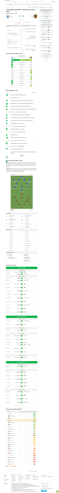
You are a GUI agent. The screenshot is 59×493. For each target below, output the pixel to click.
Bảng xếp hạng (27, 478)
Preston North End (12, 457)
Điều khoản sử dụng (35, 476)
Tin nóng (7, 4)
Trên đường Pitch (34, 1)
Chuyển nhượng (46, 4)
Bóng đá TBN (13, 479)
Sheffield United (12, 444)
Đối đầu (28, 25)
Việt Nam (14, 4)
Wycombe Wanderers (28, 344)
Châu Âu (22, 4)
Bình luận (37, 4)
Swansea (42, 47)
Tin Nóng (5, 476)
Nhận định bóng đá (21, 476)
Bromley (17, 339)
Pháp (28, 4)
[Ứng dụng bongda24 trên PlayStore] (47, 476)
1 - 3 (46, 39)
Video (50, 4)
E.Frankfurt (16, 375)
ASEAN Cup (11, 4)
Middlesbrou (50, 34)
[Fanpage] (49, 483)
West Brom (11, 431)
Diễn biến (12, 25)
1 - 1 (46, 53)
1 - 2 (46, 50)
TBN (19, 4)
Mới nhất (27, 1)
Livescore (19, 480)
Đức (26, 4)
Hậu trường (20, 479)
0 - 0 (46, 42)
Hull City (17, 366)
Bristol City (11, 453)
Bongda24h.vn (51, 488)
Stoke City (11, 459)
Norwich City (27, 402)
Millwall (17, 395)
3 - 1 (46, 45)
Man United (26, 366)
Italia (24, 4)
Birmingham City (12, 442)
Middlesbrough (27, 391)
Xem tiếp (21, 155)
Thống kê (24, 25)
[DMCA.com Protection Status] (44, 491)
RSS (41, 483)
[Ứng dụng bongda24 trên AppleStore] (51, 476)
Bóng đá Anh (13, 476)
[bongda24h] (5, 4)
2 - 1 (46, 34)
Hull (32, 16)
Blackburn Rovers (12, 422)
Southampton (42, 45)
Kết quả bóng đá (27, 477)
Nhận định (41, 4)
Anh (17, 4)
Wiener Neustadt (15, 348)
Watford (11, 424)
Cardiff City (11, 437)
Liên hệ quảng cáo (35, 479)
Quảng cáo (47, 485)
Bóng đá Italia (13, 480)
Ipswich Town (16, 357)
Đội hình (16, 25)
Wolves (11, 418)
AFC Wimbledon (16, 335)
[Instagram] (51, 483)
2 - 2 (46, 37)
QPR (11, 16)
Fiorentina (26, 342)
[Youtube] (53, 483)
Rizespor (17, 382)
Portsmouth (16, 324)
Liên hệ (43, 485)
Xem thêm (46, 60)
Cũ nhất (36, 92)
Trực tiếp (5, 480)
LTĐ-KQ (34, 4)
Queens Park (27, 278)
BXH (34, 25)
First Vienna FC (16, 351)
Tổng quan (8, 25)
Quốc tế (31, 4)
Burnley (11, 446)
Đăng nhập (53, 1)
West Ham (11, 448)
